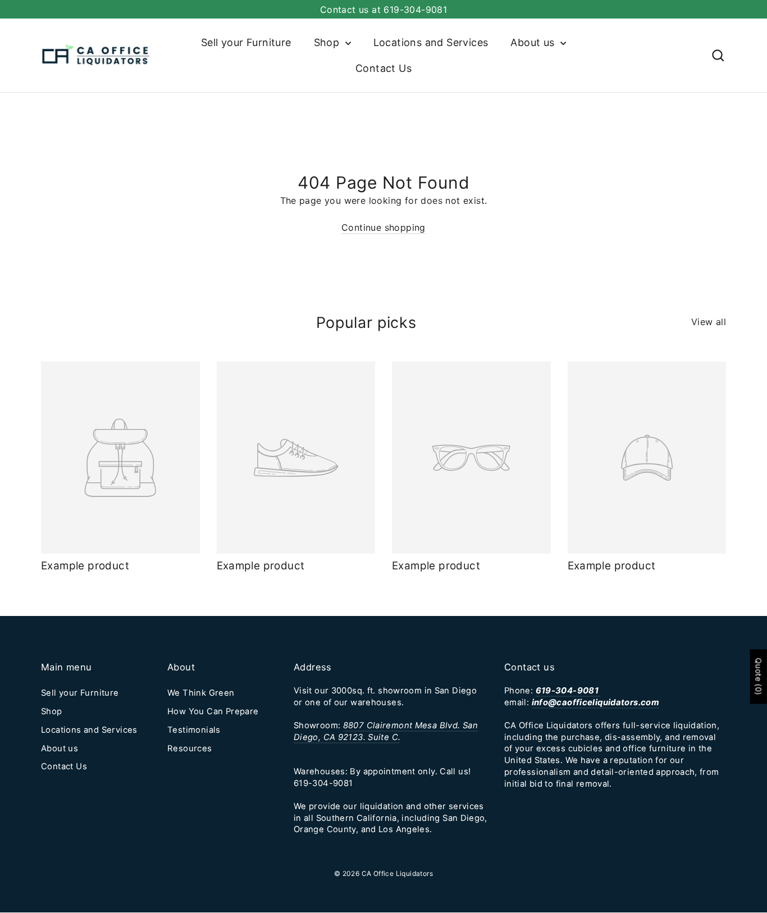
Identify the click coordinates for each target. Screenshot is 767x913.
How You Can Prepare (213, 711)
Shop (328, 42)
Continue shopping (383, 227)
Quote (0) (759, 676)
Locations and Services (430, 42)
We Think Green (201, 693)
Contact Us (383, 68)
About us (534, 42)
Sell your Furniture (246, 42)
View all (708, 321)
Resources (189, 748)
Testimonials (194, 730)
